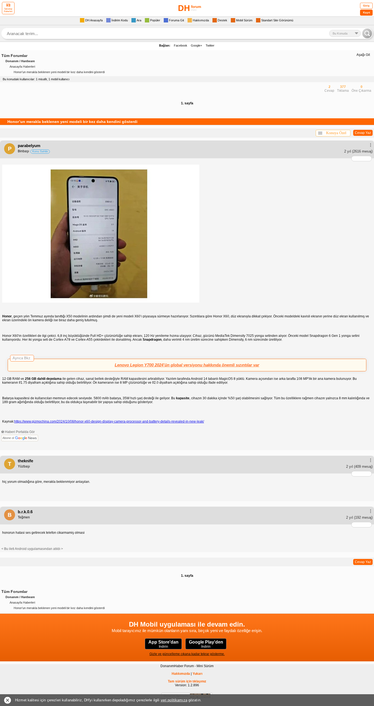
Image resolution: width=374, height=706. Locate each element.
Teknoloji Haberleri (8, 10)
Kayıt (366, 12)
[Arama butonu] (367, 33)
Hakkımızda (181, 674)
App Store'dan (163, 644)
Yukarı (197, 674)
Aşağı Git (363, 55)
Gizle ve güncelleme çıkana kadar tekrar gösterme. (187, 654)
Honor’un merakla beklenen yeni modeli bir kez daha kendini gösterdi (59, 72)
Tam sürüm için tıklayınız (187, 681)
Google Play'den (206, 644)
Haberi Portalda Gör (19, 432)
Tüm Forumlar (14, 55)
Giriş (366, 5)
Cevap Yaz (363, 133)
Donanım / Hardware (20, 61)
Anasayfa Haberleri (22, 66)
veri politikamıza (174, 700)
